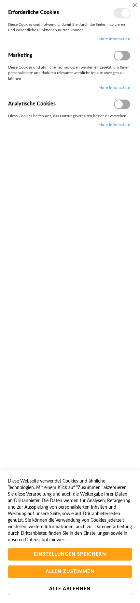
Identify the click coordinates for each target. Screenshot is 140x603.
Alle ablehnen (70, 589)
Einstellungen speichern (70, 554)
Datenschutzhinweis (45, 540)
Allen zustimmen (70, 571)
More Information (114, 39)
